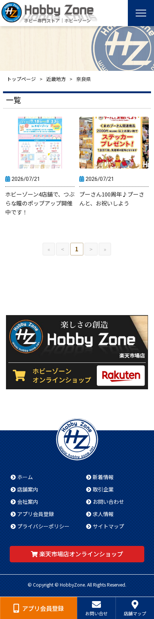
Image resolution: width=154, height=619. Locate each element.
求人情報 (103, 514)
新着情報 (103, 477)
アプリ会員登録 (35, 514)
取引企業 (103, 489)
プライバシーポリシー (43, 526)
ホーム (25, 477)
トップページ (21, 78)
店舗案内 (27, 489)
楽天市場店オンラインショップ (81, 553)
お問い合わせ (108, 501)
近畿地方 (56, 78)
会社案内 (27, 501)
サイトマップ (108, 526)
